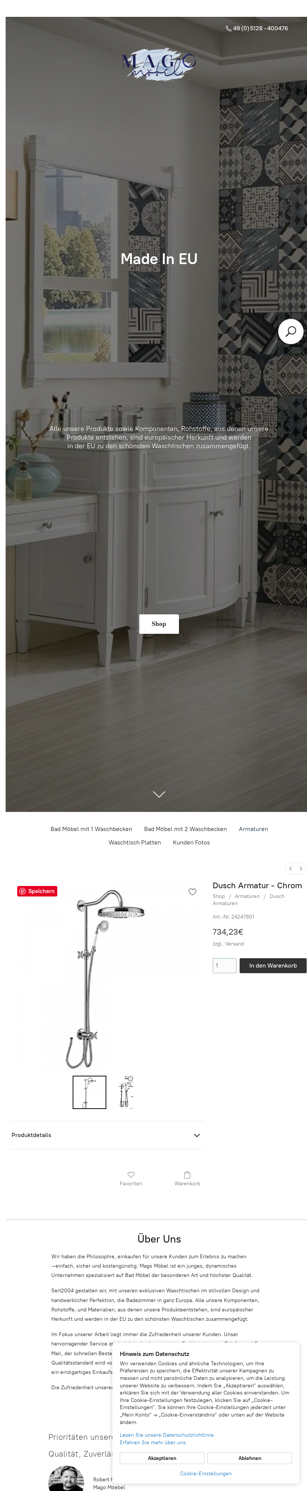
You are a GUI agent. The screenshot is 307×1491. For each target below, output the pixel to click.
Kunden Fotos (191, 842)
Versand (234, 944)
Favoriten (131, 1183)
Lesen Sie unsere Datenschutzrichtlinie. (167, 1435)
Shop (219, 896)
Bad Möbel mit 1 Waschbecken (91, 828)
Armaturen (253, 828)
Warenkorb (187, 1183)
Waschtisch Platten (135, 842)
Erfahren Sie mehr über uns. (153, 1442)
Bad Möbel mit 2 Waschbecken (185, 828)
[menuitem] (290, 868)
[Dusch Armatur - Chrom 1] (126, 1092)
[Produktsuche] (291, 331)
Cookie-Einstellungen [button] (206, 1473)
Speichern (41, 891)
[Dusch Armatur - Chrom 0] (89, 1092)
